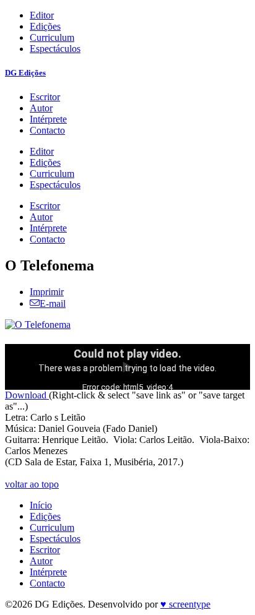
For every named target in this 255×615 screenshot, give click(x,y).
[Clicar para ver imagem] (38, 324)
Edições (45, 26)
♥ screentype (185, 604)
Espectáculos (55, 48)
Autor (41, 108)
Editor (42, 15)
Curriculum (52, 37)
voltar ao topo (32, 484)
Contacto (47, 130)
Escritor (45, 97)
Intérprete (48, 119)
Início (41, 505)
